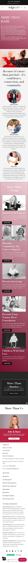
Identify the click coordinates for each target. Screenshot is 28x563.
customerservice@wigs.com (12, 468)
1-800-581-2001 (12, 466)
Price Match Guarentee (8, 495)
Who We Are (6, 476)
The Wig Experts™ (7, 479)
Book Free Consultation (8, 456)
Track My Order (6, 450)
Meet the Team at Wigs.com (9, 486)
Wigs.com (10, 559)
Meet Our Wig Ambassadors (9, 483)
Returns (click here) (7, 447)
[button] (2, 7)
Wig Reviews (6, 492)
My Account (5, 453)
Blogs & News (6, 489)
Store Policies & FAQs (8, 499)
